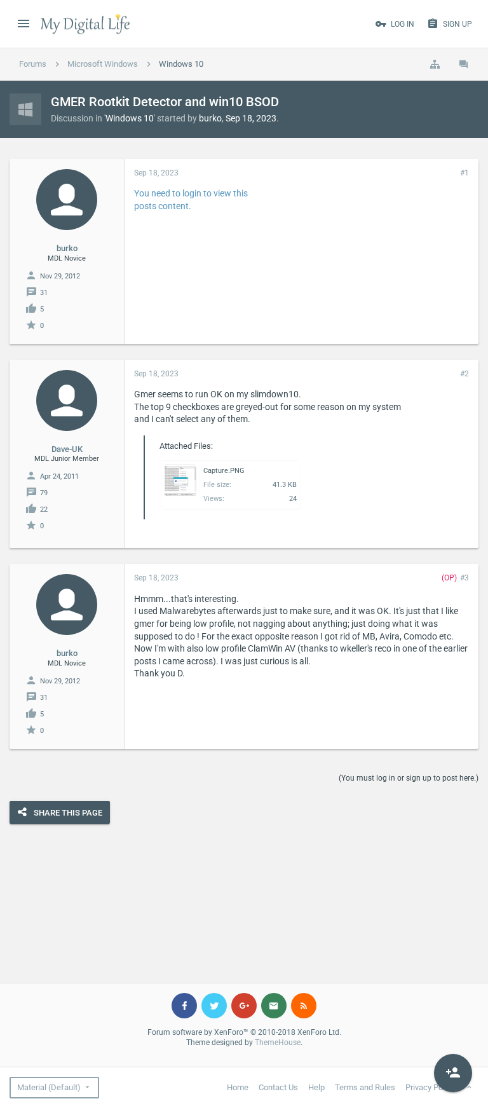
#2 (464, 373)
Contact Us (278, 1087)
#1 (464, 172)
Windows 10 (129, 118)
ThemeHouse (278, 1042)
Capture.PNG (224, 471)
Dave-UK (67, 449)
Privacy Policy (430, 1087)
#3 (464, 577)
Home (237, 1087)
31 (44, 293)
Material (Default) (49, 1087)
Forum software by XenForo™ (244, 1032)
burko (210, 118)
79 (44, 493)
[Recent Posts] (463, 64)
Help (316, 1087)
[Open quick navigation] (434, 64)
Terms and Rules (365, 1087)
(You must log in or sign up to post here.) (408, 778)
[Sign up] (453, 1073)
